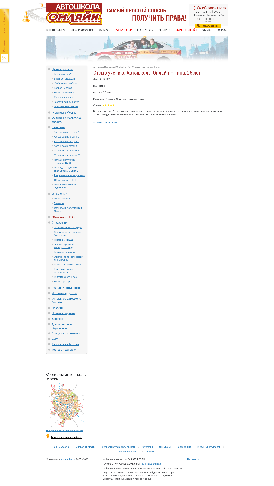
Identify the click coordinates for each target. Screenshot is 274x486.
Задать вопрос (210, 25)
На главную (193, 459)
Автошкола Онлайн (62, 13)
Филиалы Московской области (66, 437)
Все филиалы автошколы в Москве (64, 430)
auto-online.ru (68, 459)
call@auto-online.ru (152, 464)
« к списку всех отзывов (105, 122)
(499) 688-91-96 (211, 8)
